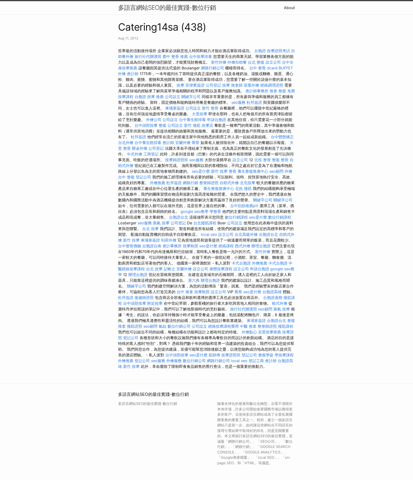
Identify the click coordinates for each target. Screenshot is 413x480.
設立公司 (273, 62)
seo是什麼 (201, 171)
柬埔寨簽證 (174, 108)
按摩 (180, 85)
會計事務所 (172, 245)
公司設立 (172, 96)
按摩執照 (190, 245)
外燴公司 (153, 119)
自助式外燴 (229, 182)
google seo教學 (194, 211)
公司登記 (213, 85)
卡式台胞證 (241, 263)
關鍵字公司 (191, 96)
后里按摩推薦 (269, 332)
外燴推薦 (157, 182)
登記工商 (256, 360)
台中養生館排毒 (192, 119)
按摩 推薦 (155, 96)
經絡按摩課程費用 (223, 326)
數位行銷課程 (236, 217)
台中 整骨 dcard (263, 68)
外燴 (288, 171)
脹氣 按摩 (161, 223)
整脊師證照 (208, 182)
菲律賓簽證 (195, 85)
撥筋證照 (134, 326)
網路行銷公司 (212, 68)
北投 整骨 (262, 159)
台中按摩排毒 (200, 56)
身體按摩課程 (220, 268)
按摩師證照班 (176, 159)
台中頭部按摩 (146, 125)
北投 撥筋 (243, 188)
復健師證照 (144, 297)
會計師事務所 (256, 90)
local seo (209, 234)
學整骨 (215, 211)
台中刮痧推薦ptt (244, 205)
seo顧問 (276, 171)
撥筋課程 (285, 326)
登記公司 (143, 177)
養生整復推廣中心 (253, 171)
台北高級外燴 (246, 234)
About (289, 7)
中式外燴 (134, 154)
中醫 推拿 (248, 326)
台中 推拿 (185, 291)
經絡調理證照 (271, 85)
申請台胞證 (216, 119)
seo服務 (238, 102)
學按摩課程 (284, 355)
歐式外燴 (279, 303)
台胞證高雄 (272, 291)
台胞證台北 (178, 217)
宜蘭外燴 (182, 142)
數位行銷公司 (179, 326)
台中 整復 (126, 177)
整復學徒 (265, 355)
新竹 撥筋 (192, 125)
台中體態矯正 (282, 136)
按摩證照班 (230, 355)
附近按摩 (155, 303)
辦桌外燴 (139, 148)
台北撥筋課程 (204, 223)
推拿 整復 (278, 90)
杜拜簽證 (254, 102)
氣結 (162, 326)
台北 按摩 (150, 228)
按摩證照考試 (278, 50)
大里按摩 (199, 113)
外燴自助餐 (237, 62)
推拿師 (237, 85)
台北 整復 (256, 62)
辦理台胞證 (261, 245)
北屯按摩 (247, 182)
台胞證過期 (272, 297)
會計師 (132, 73)
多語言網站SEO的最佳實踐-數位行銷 (167, 7)
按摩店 (207, 125)
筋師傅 (214, 355)
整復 (162, 125)
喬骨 (195, 142)
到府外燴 (168, 240)
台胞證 (260, 50)
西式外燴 (242, 245)
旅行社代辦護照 (148, 56)
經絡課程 (226, 245)
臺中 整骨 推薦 (175, 56)
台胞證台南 (151, 245)
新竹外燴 (218, 62)
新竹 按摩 (219, 171)
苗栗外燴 (251, 85)
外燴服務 (174, 360)
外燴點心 (249, 332)
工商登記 (151, 154)
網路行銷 (190, 182)
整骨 (232, 171)
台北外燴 (125, 142)
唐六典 (194, 280)
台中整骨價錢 (129, 245)
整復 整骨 (280, 159)
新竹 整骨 (210, 108)
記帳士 (169, 268)
